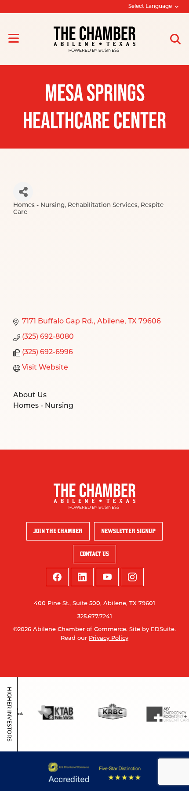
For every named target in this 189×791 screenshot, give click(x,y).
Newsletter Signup (128, 531)
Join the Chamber (58, 531)
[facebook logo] (57, 577)
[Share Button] (23, 192)
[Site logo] (94, 39)
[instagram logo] (132, 577)
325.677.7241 (94, 617)
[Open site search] (175, 39)
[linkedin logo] (82, 577)
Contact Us (94, 554)
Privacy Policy (108, 638)
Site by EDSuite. (152, 629)
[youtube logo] (107, 577)
